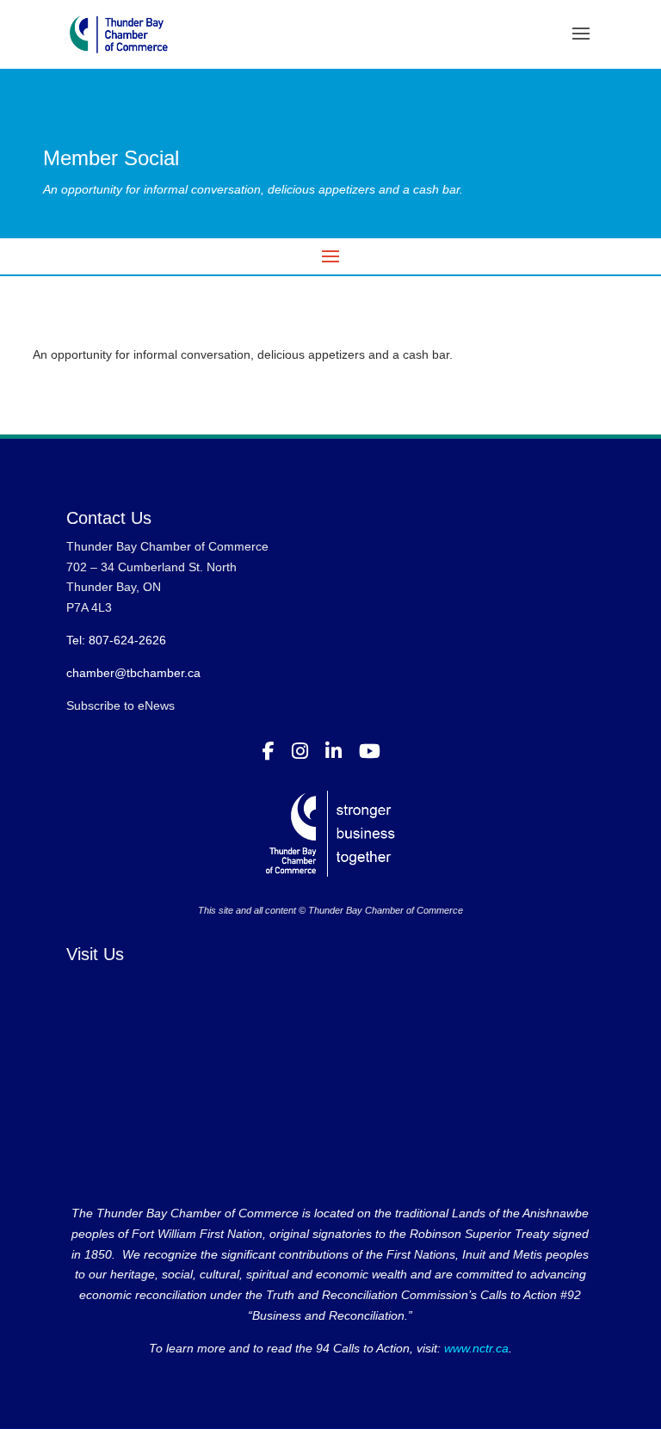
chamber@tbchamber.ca (133, 673)
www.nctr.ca (475, 1348)
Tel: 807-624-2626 (116, 640)
